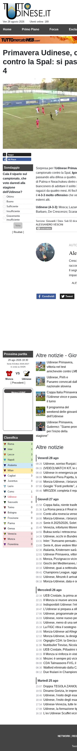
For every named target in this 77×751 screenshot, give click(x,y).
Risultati (18, 232)
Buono (10, 201)
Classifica (11, 437)
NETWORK (64, 736)
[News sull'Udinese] (27, 11)
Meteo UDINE (18, 392)
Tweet (69, 296)
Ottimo (10, 196)
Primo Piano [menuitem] (30, 29)
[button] (18, 225)
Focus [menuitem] (54, 29)
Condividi (47, 296)
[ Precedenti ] (18, 382)
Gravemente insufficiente (13, 218)
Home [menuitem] (7, 29)
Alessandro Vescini (49, 224)
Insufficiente (13, 211)
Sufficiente (12, 206)
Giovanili (51, 221)
